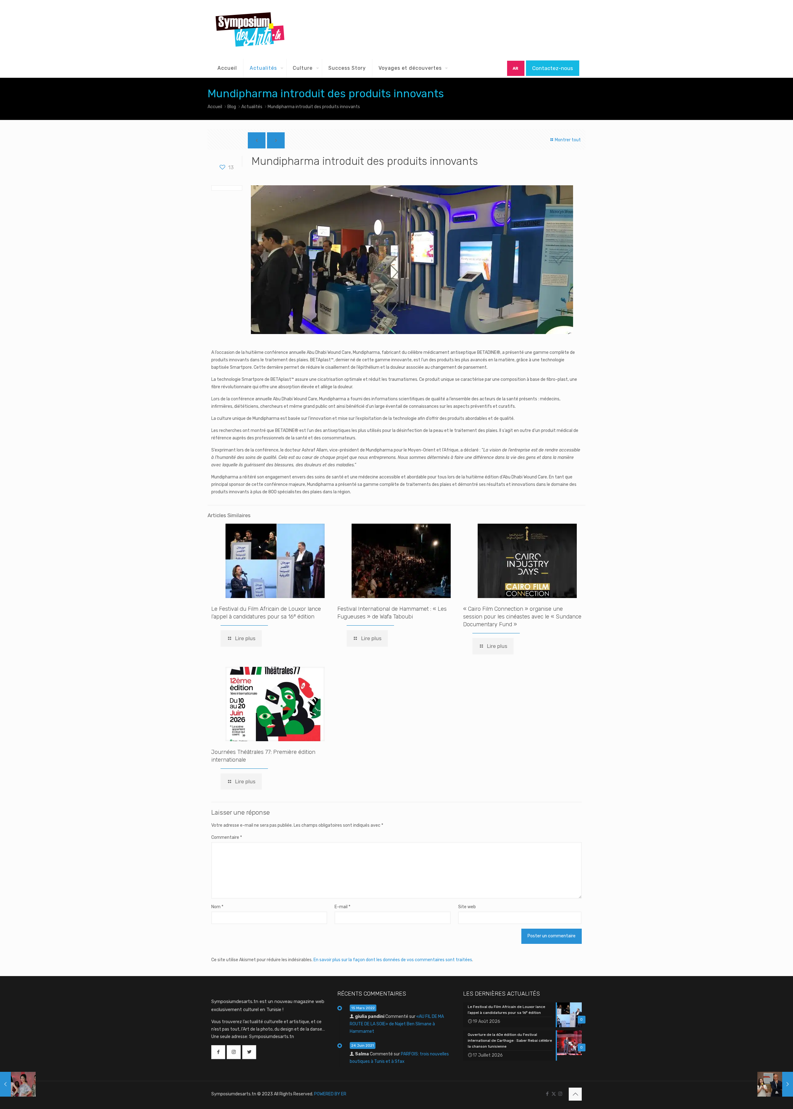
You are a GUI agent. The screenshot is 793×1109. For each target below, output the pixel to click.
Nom (217, 906)
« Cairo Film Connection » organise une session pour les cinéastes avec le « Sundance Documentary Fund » (522, 616)
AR (515, 68)
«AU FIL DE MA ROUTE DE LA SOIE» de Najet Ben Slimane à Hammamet (397, 1024)
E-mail (342, 906)
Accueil (215, 106)
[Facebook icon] (547, 1094)
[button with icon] (218, 1052)
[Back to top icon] (575, 1094)
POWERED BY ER (330, 1094)
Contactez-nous (552, 68)
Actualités (251, 106)
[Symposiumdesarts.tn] (250, 29)
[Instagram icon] (560, 1094)
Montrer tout (567, 140)
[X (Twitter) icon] (553, 1094)
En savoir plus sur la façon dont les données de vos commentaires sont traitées (392, 959)
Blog (231, 106)
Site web (467, 906)
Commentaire (226, 837)
